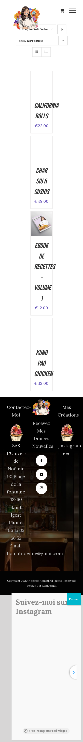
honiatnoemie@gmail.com (35, 553)
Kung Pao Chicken (43, 363)
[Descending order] (61, 29)
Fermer (74, 599)
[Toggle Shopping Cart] (62, 10)
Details (41, 93)
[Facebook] (41, 460)
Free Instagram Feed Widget (48, 731)
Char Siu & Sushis (41, 181)
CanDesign (49, 585)
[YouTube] (41, 474)
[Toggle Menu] (73, 11)
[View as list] (46, 52)
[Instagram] (41, 488)
